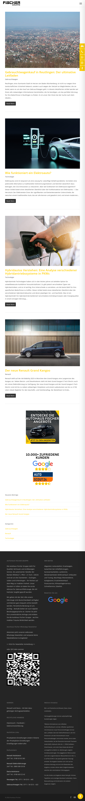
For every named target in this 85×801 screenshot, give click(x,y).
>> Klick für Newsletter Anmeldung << (21, 644)
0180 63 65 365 (19, 758)
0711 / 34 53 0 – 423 (31, 784)
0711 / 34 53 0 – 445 (26, 779)
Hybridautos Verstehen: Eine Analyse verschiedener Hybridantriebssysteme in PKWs (41, 271)
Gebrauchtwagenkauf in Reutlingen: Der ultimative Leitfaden (40, 73)
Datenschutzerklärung (15, 726)
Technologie (9, 177)
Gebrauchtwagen (11, 79)
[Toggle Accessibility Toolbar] (80, 796)
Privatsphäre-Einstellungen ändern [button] (20, 738)
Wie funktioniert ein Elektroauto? (28, 173)
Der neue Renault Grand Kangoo (27, 370)
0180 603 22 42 (19, 774)
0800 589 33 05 (19, 766)
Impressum (11, 723)
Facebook (20, 723)
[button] (80, 3)
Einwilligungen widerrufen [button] (16, 743)
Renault (8, 374)
